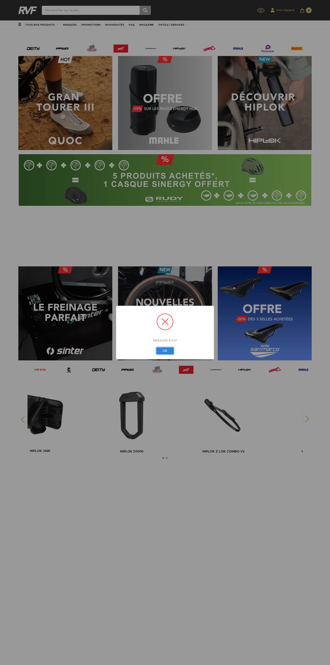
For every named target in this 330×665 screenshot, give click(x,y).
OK (165, 351)
